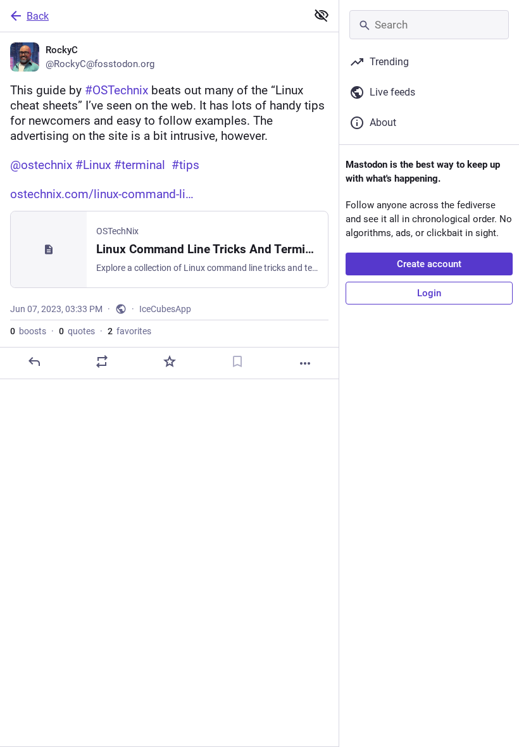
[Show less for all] (321, 15)
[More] (305, 363)
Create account (429, 264)
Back (38, 16)
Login (429, 293)
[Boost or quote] (101, 361)
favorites (129, 331)
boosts (28, 331)
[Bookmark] (237, 361)
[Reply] (34, 361)
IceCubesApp (165, 309)
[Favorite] (169, 361)
